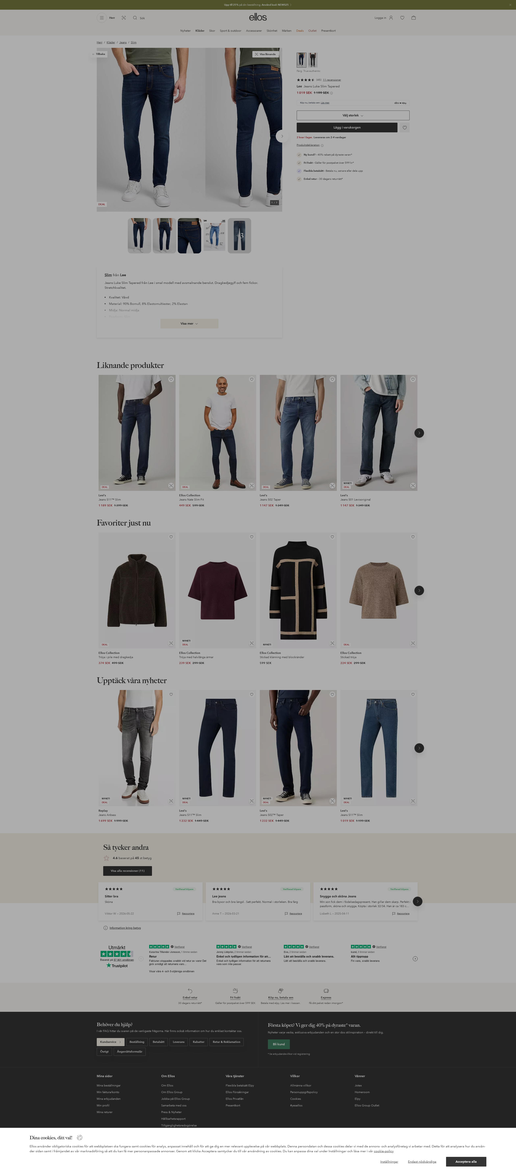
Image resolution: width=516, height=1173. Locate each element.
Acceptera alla (466, 1162)
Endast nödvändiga (422, 1162)
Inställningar (389, 1162)
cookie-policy (384, 1151)
